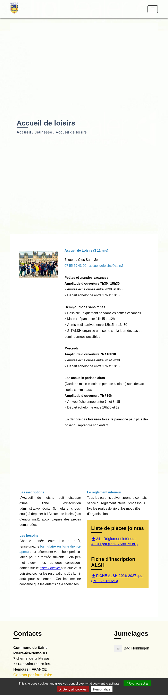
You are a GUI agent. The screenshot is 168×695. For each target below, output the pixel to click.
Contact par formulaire (32, 675)
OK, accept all (138, 683)
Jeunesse (43, 132)
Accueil (24, 132)
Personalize (101, 689)
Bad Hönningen (136, 648)
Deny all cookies (74, 689)
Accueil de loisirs (71, 132)
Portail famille (50, 568)
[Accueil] (35, 9)
